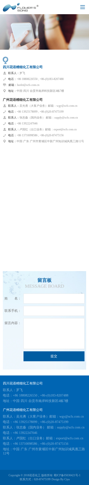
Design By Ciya (61, 479)
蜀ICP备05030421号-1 (67, 475)
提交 (54, 356)
